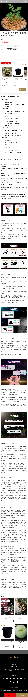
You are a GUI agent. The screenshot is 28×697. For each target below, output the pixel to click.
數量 (2, 52)
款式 (2, 45)
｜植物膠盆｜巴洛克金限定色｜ (8, 79)
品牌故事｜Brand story (14, 666)
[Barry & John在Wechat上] (10, 682)
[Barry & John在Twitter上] (4, 679)
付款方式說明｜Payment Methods (14, 670)
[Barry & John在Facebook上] (7, 679)
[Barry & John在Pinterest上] (10, 679)
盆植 (2, 49)
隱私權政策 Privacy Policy (23, 690)
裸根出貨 (9, 49)
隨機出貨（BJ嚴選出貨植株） (13, 46)
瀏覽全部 (24, 64)
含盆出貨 (15, 49)
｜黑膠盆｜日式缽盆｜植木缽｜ (19, 79)
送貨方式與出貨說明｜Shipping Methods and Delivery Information (14, 669)
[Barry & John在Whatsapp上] (14, 682)
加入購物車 (22, 89)
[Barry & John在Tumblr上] (17, 679)
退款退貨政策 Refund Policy (14, 690)
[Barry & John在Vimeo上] (24, 679)
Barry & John (6, 1)
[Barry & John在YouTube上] (21, 679)
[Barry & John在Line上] (17, 682)
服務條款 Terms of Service (5, 690)
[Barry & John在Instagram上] (14, 679)
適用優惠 (2, 39)
